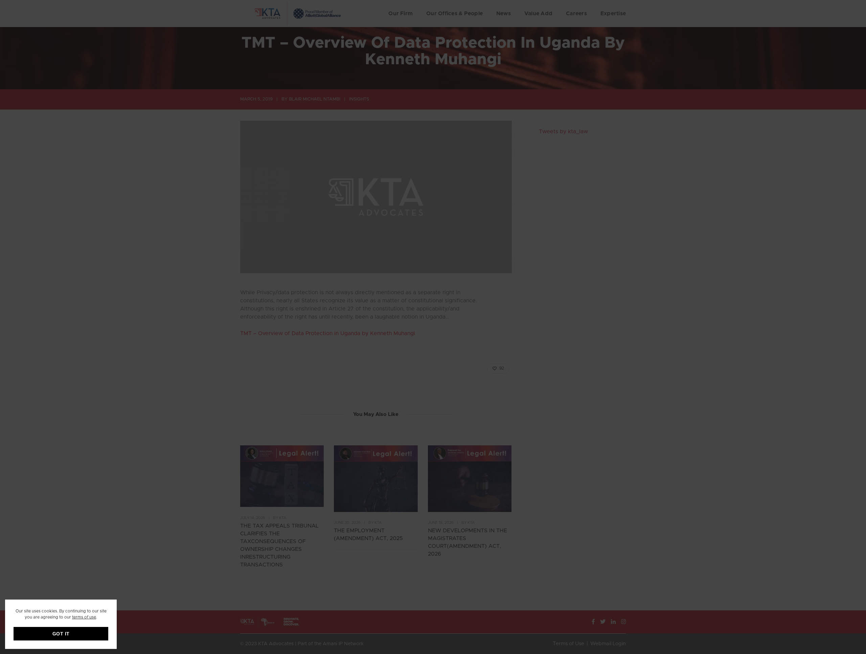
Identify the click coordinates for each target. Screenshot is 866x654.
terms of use (84, 617)
